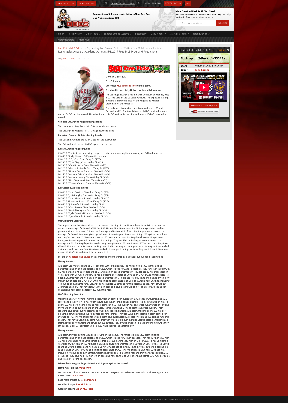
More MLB (84, 39)
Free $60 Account (65, 3)
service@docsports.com (123, 3)
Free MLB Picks (83, 384)
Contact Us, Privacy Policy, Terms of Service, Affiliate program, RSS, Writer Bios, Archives (161, 399)
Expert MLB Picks (84, 388)
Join (188, 3)
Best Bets (140, 33)
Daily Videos (157, 33)
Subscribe (222, 22)
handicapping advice (79, 256)
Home (59, 33)
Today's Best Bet (86, 3)
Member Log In (173, 3)
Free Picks (74, 33)
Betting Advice (199, 33)
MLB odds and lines (127, 85)
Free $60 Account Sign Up (204, 105)
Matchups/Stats (66, 39)
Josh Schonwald (69, 58)
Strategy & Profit (178, 33)
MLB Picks (75, 48)
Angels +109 (85, 367)
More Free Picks (219, 49)
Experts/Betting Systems (116, 33)
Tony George (202, 69)
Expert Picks (92, 33)
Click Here (78, 375)
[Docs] (73, 18)
